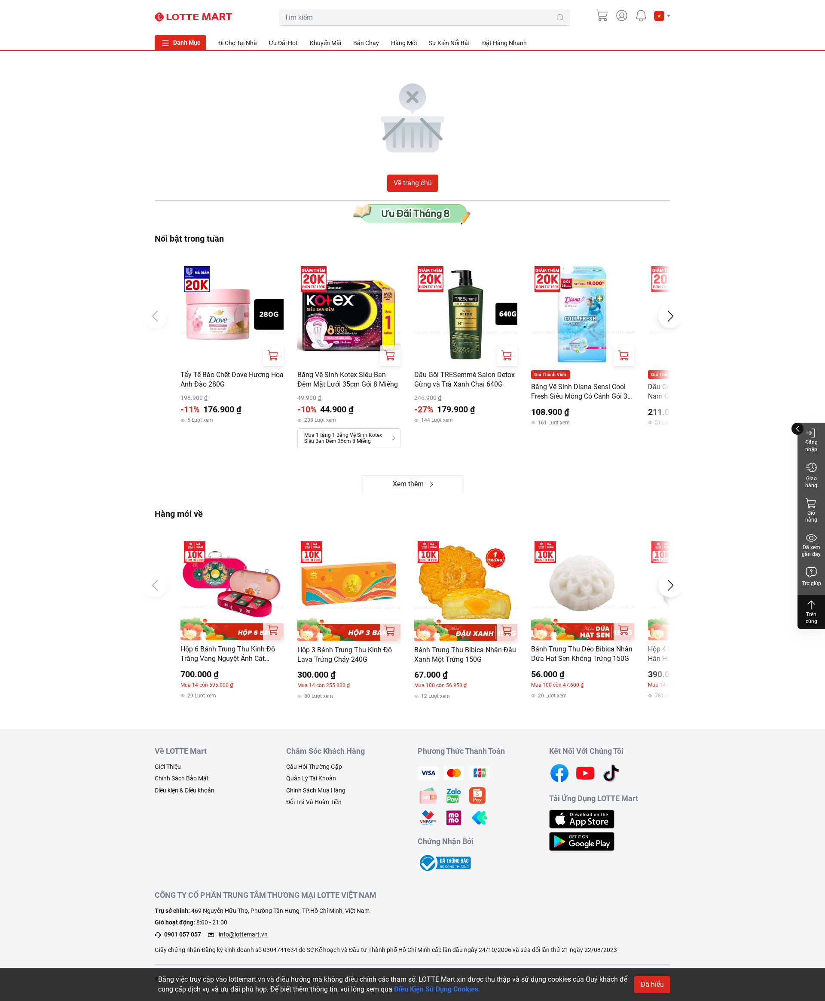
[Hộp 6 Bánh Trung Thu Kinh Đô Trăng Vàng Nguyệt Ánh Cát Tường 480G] (232, 589)
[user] (621, 15)
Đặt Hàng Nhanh (504, 43)
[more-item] (665, 42)
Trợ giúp (811, 583)
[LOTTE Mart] (193, 17)
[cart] (602, 15)
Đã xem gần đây (811, 550)
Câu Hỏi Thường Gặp (314, 766)
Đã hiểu (652, 984)
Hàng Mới (404, 43)
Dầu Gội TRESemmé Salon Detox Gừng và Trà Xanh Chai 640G (464, 379)
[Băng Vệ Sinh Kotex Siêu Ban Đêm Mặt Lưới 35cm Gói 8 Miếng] (348, 314)
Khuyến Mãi (325, 43)
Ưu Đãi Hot (283, 43)
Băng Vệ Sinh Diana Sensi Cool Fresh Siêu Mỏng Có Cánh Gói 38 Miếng (581, 392)
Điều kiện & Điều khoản (184, 790)
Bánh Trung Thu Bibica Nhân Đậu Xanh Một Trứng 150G (465, 654)
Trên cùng (811, 617)
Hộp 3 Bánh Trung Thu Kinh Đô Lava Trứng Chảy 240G (344, 654)
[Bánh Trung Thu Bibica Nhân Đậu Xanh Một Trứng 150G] (465, 589)
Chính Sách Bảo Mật (182, 778)
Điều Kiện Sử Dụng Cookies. (437, 989)
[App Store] (581, 818)
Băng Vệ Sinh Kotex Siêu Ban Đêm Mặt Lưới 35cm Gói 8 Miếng (347, 379)
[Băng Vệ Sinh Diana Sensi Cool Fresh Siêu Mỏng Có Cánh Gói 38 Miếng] (582, 314)
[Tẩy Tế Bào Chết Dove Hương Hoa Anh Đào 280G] (232, 314)
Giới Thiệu (168, 766)
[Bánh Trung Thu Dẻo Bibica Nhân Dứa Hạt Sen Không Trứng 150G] (582, 589)
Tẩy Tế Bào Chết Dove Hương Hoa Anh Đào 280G (232, 379)
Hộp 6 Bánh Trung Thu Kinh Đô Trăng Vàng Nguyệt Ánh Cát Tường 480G (227, 654)
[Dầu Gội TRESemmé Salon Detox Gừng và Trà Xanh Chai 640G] (465, 314)
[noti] (641, 15)
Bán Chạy (366, 43)
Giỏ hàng (811, 516)
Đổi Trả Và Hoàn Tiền (314, 801)
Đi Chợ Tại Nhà (237, 43)
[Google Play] (581, 841)
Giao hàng (811, 482)
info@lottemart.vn (243, 934)
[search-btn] (560, 17)
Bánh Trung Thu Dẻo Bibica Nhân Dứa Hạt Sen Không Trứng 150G (581, 654)
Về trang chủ (413, 183)
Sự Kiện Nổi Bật (449, 43)
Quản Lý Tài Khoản (311, 778)
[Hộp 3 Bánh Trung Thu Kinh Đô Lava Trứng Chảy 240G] (348, 589)
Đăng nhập (811, 445)
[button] (662, 16)
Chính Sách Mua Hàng (315, 790)
